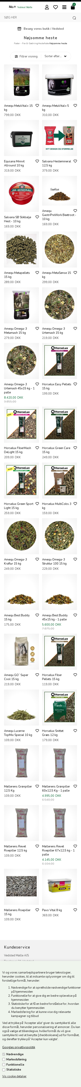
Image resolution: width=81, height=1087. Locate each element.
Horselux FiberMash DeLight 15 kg (17, 450)
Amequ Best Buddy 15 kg (17, 617)
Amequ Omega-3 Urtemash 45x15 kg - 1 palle (19, 388)
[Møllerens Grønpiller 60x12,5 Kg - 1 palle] (59, 777)
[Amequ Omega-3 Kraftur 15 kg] (21, 550)
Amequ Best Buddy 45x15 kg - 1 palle (55, 617)
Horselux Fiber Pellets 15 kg (52, 677)
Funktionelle (15, 1065)
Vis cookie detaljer (14, 1076)
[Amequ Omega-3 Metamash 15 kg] (21, 319)
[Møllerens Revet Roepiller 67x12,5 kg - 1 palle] (59, 837)
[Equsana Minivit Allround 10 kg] (21, 152)
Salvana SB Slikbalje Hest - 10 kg (17, 219)
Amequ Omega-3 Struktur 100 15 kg (54, 562)
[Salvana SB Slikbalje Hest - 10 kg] (21, 208)
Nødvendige (15, 1054)
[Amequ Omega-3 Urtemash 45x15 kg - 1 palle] (21, 375)
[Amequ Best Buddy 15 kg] (21, 606)
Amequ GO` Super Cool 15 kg (16, 677)
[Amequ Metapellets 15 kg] (21, 263)
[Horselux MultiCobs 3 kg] (59, 494)
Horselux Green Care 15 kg (56, 450)
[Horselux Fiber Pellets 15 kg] (59, 665)
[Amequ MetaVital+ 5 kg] (59, 96)
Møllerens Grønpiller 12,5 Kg (18, 789)
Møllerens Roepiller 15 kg (17, 912)
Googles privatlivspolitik (18, 1047)
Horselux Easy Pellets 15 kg (56, 386)
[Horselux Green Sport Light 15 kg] (21, 494)
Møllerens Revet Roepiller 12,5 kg (15, 848)
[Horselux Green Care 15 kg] (59, 438)
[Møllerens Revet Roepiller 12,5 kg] (21, 837)
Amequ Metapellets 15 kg (17, 275)
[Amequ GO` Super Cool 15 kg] (21, 665)
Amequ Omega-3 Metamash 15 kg (15, 331)
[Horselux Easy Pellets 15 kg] (59, 375)
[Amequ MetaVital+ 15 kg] (21, 96)
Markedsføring (16, 1059)
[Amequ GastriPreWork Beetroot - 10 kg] (59, 201)
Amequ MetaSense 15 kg (56, 275)
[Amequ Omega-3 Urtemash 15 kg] (59, 319)
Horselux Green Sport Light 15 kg (18, 506)
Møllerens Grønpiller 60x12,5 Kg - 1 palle (56, 789)
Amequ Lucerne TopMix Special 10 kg (18, 733)
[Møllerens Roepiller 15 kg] (21, 901)
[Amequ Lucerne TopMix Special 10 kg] (21, 721)
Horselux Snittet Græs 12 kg (52, 733)
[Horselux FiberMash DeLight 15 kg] (21, 438)
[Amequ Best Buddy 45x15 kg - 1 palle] (59, 606)
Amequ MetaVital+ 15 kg (18, 108)
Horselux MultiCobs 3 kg (56, 506)
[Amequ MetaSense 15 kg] (59, 263)
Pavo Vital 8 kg (52, 910)
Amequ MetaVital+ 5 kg (55, 108)
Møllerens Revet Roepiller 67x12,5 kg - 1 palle (58, 850)
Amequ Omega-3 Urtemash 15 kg (53, 331)
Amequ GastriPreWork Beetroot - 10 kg (59, 215)
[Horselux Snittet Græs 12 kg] (59, 721)
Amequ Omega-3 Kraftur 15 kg (15, 562)
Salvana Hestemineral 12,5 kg (56, 163)
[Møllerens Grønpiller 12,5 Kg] (21, 777)
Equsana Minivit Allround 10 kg (14, 163)
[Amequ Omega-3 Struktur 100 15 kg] (59, 550)
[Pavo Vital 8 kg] (59, 901)
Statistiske (13, 1070)
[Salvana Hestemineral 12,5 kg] (59, 152)
